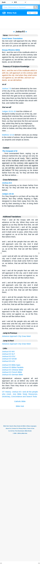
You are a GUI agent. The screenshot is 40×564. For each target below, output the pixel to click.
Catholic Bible (20, 401)
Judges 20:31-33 (9, 111)
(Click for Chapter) (13, 35)
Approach (14, 336)
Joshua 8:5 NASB (9, 359)
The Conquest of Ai (9, 151)
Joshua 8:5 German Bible (12, 375)
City (19, 336)
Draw (24, 336)
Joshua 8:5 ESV (8, 356)
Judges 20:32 (8, 194)
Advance (5, 336)
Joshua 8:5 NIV (8, 352)
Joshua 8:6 (7, 183)
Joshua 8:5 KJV (8, 361)
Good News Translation (12, 38)
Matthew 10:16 (8, 135)
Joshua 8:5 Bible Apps (11, 365)
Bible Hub (20, 406)
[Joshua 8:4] (2, 258)
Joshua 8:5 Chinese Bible (12, 370)
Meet (29, 336)
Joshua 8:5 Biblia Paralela (12, 367)
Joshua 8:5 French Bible (12, 372)
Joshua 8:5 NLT (8, 354)
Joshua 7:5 (6, 89)
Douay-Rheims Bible (11, 50)
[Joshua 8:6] (37, 258)
